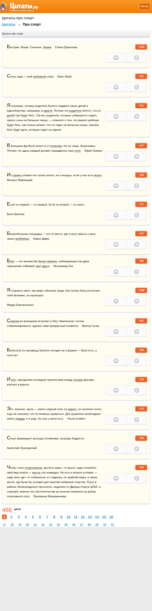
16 (111, 517)
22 (43, 524)
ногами (78, 379)
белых (42, 261)
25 (66, 524)
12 (83, 517)
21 (35, 524)
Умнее (47, 47)
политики (56, 145)
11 (76, 517)
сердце (20, 418)
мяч (13, 379)
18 (12, 524)
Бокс (10, 261)
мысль (36, 472)
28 (89, 524)
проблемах (22, 238)
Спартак (13, 321)
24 (58, 524)
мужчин (52, 261)
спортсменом (33, 467)
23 (50, 524)
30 (104, 524)
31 (112, 524)
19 (19, 524)
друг (45, 266)
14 (97, 517)
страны (17, 175)
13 (90, 517)
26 (73, 524)
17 (4, 524)
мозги (97, 175)
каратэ (72, 409)
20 (27, 524)
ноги (78, 150)
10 (68, 517)
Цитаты (8, 24)
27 (81, 524)
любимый (39, 76)
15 (104, 517)
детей (10, 115)
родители (75, 110)
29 (97, 524)
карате (48, 110)
